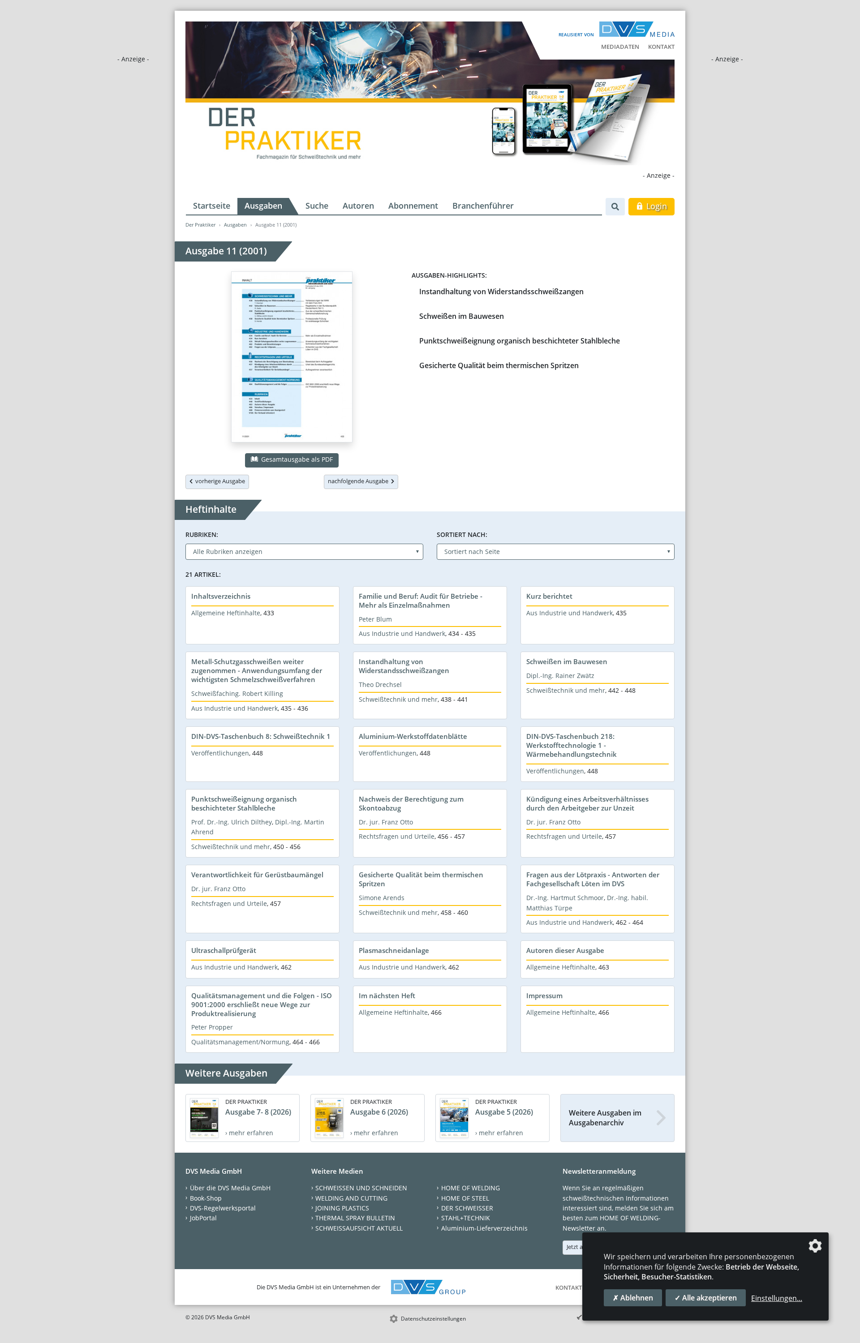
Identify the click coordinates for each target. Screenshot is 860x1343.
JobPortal (203, 1218)
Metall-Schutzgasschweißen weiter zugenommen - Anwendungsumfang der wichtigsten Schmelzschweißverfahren (256, 670)
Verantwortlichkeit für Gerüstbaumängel (257, 874)
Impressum (544, 995)
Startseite (211, 205)
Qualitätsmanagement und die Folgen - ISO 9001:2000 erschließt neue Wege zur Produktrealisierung (261, 1004)
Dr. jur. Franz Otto (386, 822)
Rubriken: (201, 534)
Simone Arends (381, 897)
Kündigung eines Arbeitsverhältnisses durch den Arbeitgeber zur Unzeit (587, 803)
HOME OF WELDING (470, 1188)
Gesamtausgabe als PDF (296, 459)
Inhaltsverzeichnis (220, 596)
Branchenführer (483, 205)
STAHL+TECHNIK (465, 1218)
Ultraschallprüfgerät (223, 950)
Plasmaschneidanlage (394, 950)
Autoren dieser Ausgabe (565, 950)
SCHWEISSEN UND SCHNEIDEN (361, 1188)
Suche (316, 205)
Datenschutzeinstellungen (433, 1318)
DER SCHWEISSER (467, 1208)
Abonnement (413, 205)
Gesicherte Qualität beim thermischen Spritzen (499, 365)
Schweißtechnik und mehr (398, 699)
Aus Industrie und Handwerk (402, 633)
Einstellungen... (776, 1298)
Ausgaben (263, 205)
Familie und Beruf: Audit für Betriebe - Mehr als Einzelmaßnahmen (420, 600)
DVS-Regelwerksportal (223, 1208)
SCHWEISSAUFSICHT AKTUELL (359, 1228)
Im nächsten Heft (387, 995)
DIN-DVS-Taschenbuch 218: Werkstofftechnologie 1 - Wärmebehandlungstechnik (571, 745)
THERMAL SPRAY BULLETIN (355, 1218)
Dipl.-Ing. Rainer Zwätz (560, 675)
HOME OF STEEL (465, 1198)
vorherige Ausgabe (219, 481)
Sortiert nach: (462, 534)
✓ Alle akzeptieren (706, 1298)
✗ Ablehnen (633, 1298)
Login (655, 206)
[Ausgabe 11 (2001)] (292, 358)
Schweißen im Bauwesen (461, 316)
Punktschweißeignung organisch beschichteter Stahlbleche (519, 341)
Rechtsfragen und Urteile (396, 836)
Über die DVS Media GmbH (230, 1188)
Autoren (358, 205)
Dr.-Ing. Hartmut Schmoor (565, 897)
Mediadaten (620, 47)
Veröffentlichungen (220, 753)
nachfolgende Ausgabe (359, 481)
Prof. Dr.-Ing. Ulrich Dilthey (231, 822)
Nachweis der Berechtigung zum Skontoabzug (411, 803)
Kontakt (661, 47)
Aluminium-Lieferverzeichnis (484, 1228)
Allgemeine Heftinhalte (225, 613)
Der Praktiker (200, 224)
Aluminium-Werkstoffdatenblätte (413, 736)
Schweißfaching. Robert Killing (237, 693)
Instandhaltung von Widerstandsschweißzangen (501, 291)
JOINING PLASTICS (342, 1208)
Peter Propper (212, 1027)
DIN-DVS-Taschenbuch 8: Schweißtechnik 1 (261, 736)
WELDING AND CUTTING (351, 1198)
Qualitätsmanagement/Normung (240, 1042)
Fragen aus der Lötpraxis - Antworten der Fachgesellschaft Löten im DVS (592, 879)
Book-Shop (206, 1198)
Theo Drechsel (380, 684)
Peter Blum (375, 619)
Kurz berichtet (549, 596)
